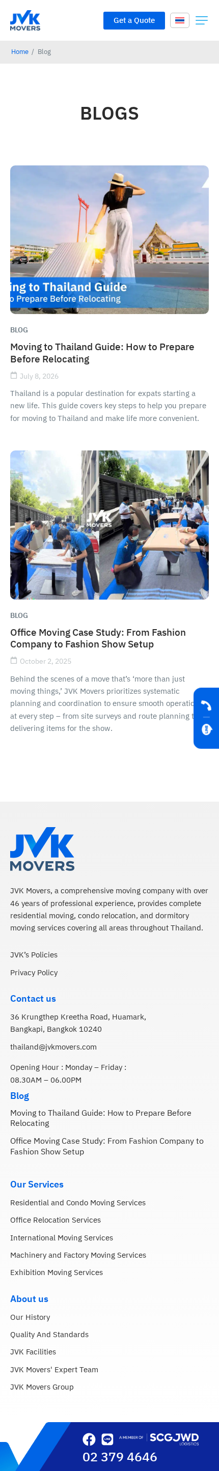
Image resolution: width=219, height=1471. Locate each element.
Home (20, 52)
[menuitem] (180, 20)
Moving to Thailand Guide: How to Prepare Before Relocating (102, 353)
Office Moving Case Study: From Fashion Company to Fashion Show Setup (98, 638)
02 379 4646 (120, 1457)
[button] (202, 20)
